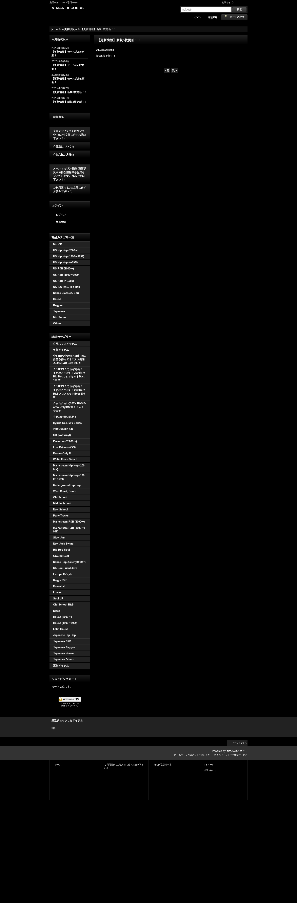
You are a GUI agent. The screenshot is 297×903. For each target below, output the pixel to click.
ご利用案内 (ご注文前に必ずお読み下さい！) (69, 189)
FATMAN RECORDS (67, 8)
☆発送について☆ (63, 146)
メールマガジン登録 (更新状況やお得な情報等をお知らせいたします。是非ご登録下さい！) (69, 174)
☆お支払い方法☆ (63, 154)
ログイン (197, 17)
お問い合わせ (210, 770)
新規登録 (212, 17)
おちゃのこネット (237, 750)
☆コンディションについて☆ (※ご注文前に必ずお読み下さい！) (69, 134)
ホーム (58, 764)
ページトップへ (239, 743)
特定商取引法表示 (163, 764)
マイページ (208, 764)
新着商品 (58, 116)
